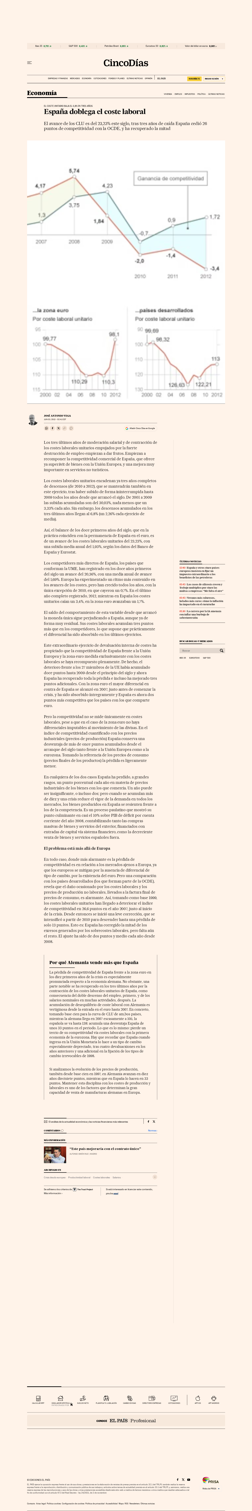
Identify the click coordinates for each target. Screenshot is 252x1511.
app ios (198, 1403)
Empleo (178, 94)
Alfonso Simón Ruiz (79, 1154)
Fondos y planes (116, 78)
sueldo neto (83, 1403)
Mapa (121, 1504)
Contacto (31, 1504)
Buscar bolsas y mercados (196, 641)
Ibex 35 (38, 46)
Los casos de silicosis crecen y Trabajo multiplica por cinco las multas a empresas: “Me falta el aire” (201, 588)
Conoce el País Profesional (126, 1420)
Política (201, 94)
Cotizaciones (100, 78)
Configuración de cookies (73, 1504)
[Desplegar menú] (29, 63)
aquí (115, 1193)
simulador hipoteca (61, 1403)
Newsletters (134, 1504)
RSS (126, 1504)
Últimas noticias (135, 78)
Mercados (75, 78)
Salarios (117, 1177)
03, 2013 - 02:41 (55, 419)
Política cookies (54, 1504)
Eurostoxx (194, 658)
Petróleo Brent (112, 46)
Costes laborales (101, 1177)
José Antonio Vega (57, 415)
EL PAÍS (160, 77)
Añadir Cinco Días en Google (142, 428)
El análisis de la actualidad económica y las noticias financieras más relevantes (88, 1121)
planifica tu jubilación (106, 1403)
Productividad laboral (79, 1177)
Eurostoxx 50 (152, 46)
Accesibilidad (112, 1504)
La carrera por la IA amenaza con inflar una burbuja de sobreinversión (200, 614)
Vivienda (168, 94)
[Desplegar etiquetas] (155, 1177)
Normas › (152, 1130)
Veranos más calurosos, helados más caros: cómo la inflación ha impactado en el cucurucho (201, 601)
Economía (86, 78)
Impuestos (190, 94)
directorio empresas (151, 1403)
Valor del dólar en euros (196, 46)
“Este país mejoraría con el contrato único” (105, 1149)
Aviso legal (41, 1504)
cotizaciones (174, 1403)
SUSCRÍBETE (194, 79)
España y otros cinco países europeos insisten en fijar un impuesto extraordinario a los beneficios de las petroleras (199, 572)
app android (213, 1403)
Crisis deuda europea (54, 1177)
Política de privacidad (95, 1504)
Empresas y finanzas (58, 78)
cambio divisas (129, 1403)
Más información (52, 1193)
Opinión (148, 78)
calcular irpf (38, 1403)
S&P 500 (73, 46)
